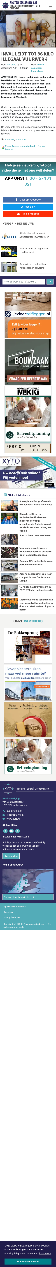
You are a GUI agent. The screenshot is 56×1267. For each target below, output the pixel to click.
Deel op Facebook (30, 199)
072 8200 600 (14, 811)
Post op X (29, 206)
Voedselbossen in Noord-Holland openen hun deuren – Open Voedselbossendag (35, 551)
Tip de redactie (30, 213)
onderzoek (21, 139)
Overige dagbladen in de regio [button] (19, 897)
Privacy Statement (12, 917)
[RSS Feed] (18, 831)
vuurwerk (9, 139)
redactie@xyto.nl (15, 814)
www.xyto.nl (13, 818)
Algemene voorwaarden (14, 906)
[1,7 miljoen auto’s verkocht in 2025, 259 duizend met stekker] (9, 591)
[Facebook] (5, 831)
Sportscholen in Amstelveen (35, 535)
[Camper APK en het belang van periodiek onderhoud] (9, 565)
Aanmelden (11, 856)
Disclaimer (8, 912)
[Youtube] (12, 831)
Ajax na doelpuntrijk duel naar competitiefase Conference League (35, 577)
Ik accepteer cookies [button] (28, 1261)
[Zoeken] (50, 282)
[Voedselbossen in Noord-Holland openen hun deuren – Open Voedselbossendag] (9, 552)
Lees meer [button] (45, 1253)
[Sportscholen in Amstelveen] (9, 539)
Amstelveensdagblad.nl (23, 2)
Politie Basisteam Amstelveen (37, 67)
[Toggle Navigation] (50, 5)
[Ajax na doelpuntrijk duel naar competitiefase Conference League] (9, 578)
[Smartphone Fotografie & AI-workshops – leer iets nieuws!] (9, 505)
